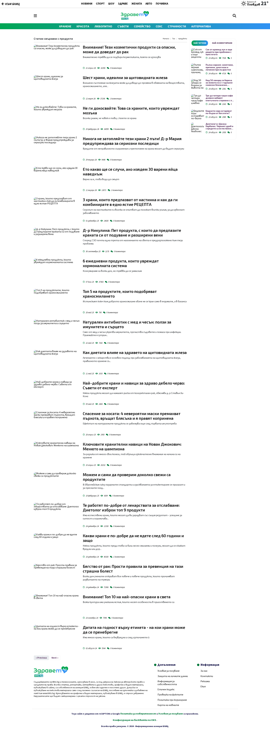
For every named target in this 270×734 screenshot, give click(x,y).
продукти (182, 39)
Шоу (111, 3)
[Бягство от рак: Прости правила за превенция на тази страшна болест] (57, 577)
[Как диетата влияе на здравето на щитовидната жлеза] (57, 363)
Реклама (205, 681)
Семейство (142, 26)
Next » (55, 657)
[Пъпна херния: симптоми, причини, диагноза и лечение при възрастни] (197, 68)
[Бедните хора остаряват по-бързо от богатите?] (197, 114)
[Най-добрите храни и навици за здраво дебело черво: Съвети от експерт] (57, 394)
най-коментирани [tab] (222, 43)
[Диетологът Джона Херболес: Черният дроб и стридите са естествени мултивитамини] (197, 127)
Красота (83, 26)
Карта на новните (168, 705)
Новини (86, 3)
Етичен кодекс (166, 689)
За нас (204, 671)
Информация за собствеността (167, 683)
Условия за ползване (169, 671)
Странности (177, 26)
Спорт (100, 3)
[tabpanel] (213, 91)
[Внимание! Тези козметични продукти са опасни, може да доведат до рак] (57, 58)
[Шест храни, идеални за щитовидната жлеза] (57, 88)
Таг (173, 39)
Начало (166, 39)
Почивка (162, 3)
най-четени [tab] (199, 43)
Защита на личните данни (173, 676)
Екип (203, 686)
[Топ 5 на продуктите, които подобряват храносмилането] (57, 302)
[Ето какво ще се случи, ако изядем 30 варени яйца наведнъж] (57, 180)
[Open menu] (35, 15)
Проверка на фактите (170, 694)
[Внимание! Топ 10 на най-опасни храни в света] (57, 607)
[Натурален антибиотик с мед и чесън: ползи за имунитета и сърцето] (57, 333)
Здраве (123, 3)
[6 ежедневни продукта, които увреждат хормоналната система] (57, 271)
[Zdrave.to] (135, 19)
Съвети (123, 26)
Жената (136, 3)
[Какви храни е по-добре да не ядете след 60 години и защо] (57, 546)
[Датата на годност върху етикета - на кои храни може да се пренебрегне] (57, 638)
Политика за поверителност (138, 713)
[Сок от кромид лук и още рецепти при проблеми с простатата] (197, 53)
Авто (148, 3)
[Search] (234, 15)
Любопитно (103, 26)
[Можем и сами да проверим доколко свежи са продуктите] (57, 485)
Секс (159, 26)
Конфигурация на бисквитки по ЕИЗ (135, 720)
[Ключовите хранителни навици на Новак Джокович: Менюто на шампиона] (57, 455)
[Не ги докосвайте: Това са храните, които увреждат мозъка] (57, 119)
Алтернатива (201, 26)
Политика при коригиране (172, 700)
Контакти (206, 676)
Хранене (65, 26)
